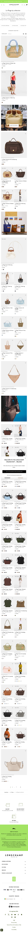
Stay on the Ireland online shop (14, 475)
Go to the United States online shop (14, 471)
